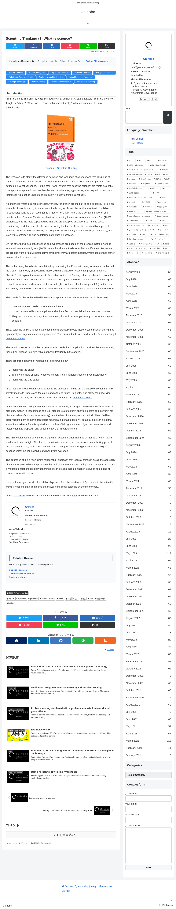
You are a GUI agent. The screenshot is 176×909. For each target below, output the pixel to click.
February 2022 (148, 661)
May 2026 (148, 293)
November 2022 (148, 596)
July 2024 (148, 452)
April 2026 (148, 300)
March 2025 (148, 394)
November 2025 (148, 336)
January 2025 (148, 409)
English (139, 138)
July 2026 (148, 279)
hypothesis (22, 599)
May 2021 (148, 726)
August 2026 (148, 272)
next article (19, 495)
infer (74, 495)
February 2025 (148, 401)
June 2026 (148, 286)
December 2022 (148, 589)
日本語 (139, 143)
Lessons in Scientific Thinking (61, 168)
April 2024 (148, 474)
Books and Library (18, 577)
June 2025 (148, 373)
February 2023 (148, 575)
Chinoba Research (18, 570)
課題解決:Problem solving (18, 593)
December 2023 (148, 502)
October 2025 (148, 344)
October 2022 (148, 603)
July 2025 (148, 365)
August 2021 (148, 704)
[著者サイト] (16, 640)
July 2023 (148, 538)
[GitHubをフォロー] (60, 640)
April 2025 (148, 387)
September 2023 (148, 524)
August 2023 (148, 531)
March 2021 (148, 740)
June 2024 (148, 459)
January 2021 (148, 755)
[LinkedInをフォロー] (38, 640)
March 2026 (148, 308)
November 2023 (148, 510)
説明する (11, 603)
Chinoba (148, 58)
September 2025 (148, 351)
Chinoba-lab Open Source (21, 573)
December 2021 (148, 675)
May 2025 (148, 380)
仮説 (76, 599)
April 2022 (148, 647)
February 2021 (148, 748)
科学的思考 (101, 599)
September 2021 (148, 697)
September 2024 (148, 438)
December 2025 (148, 329)
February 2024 (148, 488)
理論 (84, 599)
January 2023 (148, 582)
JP (171, 900)
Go (168, 117)
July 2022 (148, 625)
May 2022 (148, 639)
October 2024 (148, 430)
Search (129, 108)
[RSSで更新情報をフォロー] (105, 640)
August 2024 (148, 445)
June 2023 (148, 546)
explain (11, 599)
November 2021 (148, 683)
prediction (34, 599)
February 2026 (148, 315)
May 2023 (148, 553)
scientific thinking (48, 599)
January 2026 (148, 322)
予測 (69, 599)
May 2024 (148, 466)
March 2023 (148, 567)
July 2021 (148, 711)
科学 (91, 599)
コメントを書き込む (61, 835)
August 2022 (148, 618)
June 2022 (148, 632)
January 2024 (148, 495)
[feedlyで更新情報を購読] (83, 640)
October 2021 (148, 690)
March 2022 (148, 654)
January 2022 (148, 668)
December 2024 (148, 416)
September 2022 (148, 611)
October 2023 (148, 517)
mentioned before (82, 397)
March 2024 (148, 481)
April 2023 (148, 560)
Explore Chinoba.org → (97, 61)
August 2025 (148, 358)
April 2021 (148, 733)
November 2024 (148, 423)
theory (60, 599)
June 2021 (148, 719)
